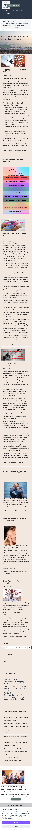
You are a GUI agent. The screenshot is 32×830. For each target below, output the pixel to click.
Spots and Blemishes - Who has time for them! (15, 519)
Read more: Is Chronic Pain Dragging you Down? (16, 510)
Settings (16, 826)
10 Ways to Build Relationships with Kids (14, 160)
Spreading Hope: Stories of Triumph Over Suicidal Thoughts (14, 731)
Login (5, 661)
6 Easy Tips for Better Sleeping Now (14, 234)
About (17, 10)
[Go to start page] (2, 646)
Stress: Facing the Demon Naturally (12, 582)
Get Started (6, 47)
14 (19, 647)
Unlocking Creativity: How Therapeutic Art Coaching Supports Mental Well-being (14, 759)
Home (6, 10)
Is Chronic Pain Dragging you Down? (14, 472)
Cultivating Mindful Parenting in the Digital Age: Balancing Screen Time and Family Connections (16, 725)
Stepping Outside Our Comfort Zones (15, 70)
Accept (16, 822)
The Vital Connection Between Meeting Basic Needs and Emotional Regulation (15, 738)
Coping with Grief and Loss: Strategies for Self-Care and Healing (16, 712)
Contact (22, 10)
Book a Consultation (14, 5)
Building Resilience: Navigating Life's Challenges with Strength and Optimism (16, 744)
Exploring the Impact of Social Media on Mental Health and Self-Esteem (16, 719)
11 (9, 647)
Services (12, 10)
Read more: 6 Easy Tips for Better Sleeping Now (16, 344)
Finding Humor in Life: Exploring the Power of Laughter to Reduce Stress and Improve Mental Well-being (15, 696)
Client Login (8, 13)
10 (6, 647)
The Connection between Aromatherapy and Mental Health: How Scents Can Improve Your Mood (15, 751)
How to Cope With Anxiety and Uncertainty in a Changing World (15, 682)
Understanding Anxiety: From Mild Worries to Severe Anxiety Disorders (15, 688)
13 (16, 647)
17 (29, 647)
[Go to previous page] (4, 646)
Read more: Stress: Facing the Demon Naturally (15, 636)
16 (26, 647)
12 (13, 647)
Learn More (16, 799)
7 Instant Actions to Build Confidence (12, 364)
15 (22, 647)
